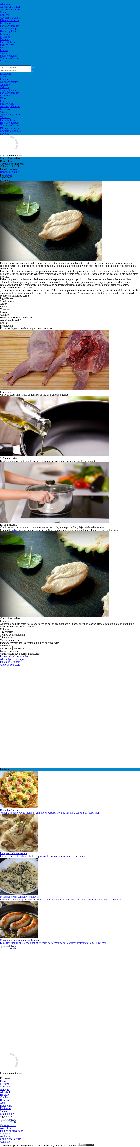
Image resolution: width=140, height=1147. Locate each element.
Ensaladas (5, 23)
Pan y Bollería (7, 42)
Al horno (5, 4)
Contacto (5, 1141)
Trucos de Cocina (9, 58)
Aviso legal (6, 1128)
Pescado (4, 47)
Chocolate (5, 1086)
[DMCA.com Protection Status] (86, 1145)
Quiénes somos (8, 1125)
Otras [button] (3, 98)
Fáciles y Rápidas (9, 25)
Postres (4, 50)
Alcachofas (6, 1092)
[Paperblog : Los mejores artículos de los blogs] (8, 948)
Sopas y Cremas (8, 55)
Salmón (4, 1111)
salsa (14, 530)
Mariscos (5, 36)
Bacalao (4, 1100)
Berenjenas (6, 1105)
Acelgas (4, 1089)
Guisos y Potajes (9, 28)
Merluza (4, 1083)
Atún (2, 1102)
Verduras (5, 61)
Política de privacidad (11, 1130)
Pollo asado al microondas (14, 656)
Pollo (3, 1081)
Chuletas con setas (10, 664)
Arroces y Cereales (10, 9)
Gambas (4, 1097)
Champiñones (7, 1113)
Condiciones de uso (10, 1138)
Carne (3, 12)
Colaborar (5, 1133)
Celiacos (4, 14)
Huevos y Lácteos (9, 31)
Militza (8, 174)
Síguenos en (6, 1116)
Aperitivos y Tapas (10, 6)
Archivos (5, 1136)
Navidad (4, 39)
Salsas (3, 53)
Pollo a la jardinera (10, 661)
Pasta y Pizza (7, 44)
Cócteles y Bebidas (10, 17)
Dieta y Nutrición (9, 20)
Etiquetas (5, 1078)
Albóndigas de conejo (12, 659)
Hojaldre (4, 1094)
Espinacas (5, 1108)
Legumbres (6, 33)
